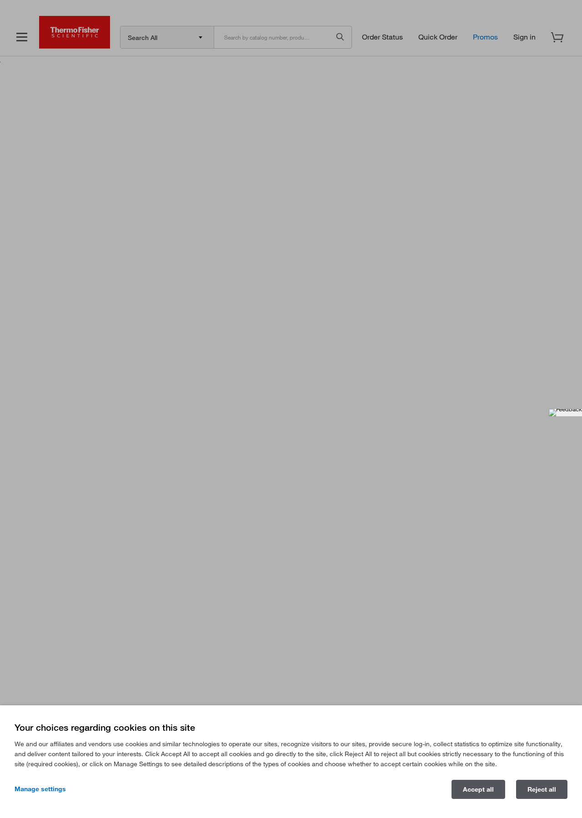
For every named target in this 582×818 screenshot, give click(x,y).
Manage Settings (40, 789)
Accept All (478, 789)
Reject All (541, 789)
